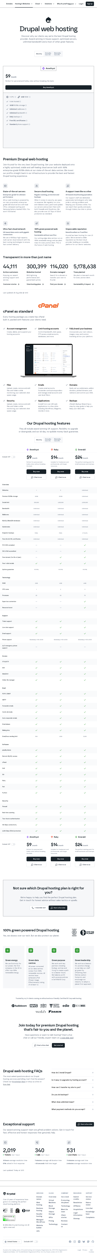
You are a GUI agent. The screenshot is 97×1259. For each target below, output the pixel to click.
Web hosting (39, 1204)
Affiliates (77, 1206)
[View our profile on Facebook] (70, 1242)
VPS (38, 1231)
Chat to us (38, 477)
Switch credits (76, 1198)
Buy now (36, 472)
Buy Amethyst (48, 87)
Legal (79, 1250)
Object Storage (52, 1213)
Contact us (64, 1225)
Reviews (64, 1221)
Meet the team (64, 1211)
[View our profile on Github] (93, 1242)
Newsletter (77, 1202)
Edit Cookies (91, 1251)
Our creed (65, 1197)
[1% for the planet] (87, 932)
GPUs (51, 1217)
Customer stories (10, 284)
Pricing (51, 1221)
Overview (52, 1197)
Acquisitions (77, 1209)
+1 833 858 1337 (40, 908)
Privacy (85, 1250)
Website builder (39, 1227)
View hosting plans (34, 284)
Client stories (64, 1216)
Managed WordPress (40, 1221)
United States (12, 1242)
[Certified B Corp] (74, 932)
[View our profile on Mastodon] (88, 1242)
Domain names (39, 1198)
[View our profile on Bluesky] (84, 1242)
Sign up (90, 4)
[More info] (15, 97)
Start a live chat (59, 908)
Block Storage (52, 1207)
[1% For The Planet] (26, 1210)
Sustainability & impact (82, 284)
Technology (53, 1224)
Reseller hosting (39, 1215)
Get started (58, 1045)
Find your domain (56, 284)
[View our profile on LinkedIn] (79, 1242)
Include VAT (6, 457)
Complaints (90, 1217)
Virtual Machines (52, 1201)
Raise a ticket (88, 1204)
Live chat (89, 1208)
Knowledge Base (18, 1082)
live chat (6, 1084)
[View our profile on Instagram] (75, 1242)
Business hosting (39, 1209)
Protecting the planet (65, 1201)
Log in (81, 4)
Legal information (77, 1214)
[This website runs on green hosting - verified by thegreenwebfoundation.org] (9, 1218)
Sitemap (76, 1218)
